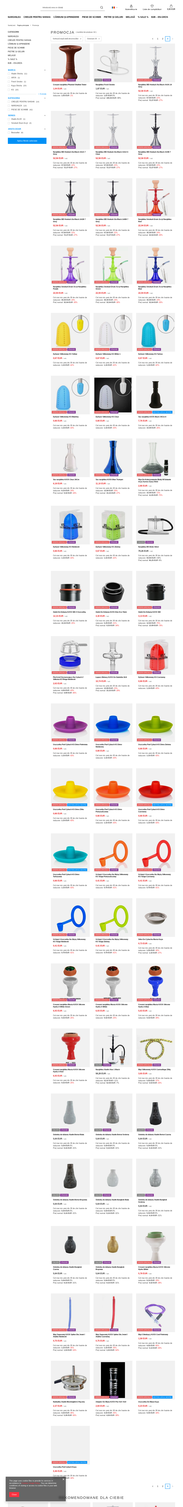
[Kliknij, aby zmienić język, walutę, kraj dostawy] (114, 8)
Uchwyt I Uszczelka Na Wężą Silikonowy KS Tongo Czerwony (154, 875)
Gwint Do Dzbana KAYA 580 (149, 612)
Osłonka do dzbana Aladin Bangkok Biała (112, 1200)
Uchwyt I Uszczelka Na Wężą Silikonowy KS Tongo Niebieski (69, 940)
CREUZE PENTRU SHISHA (37, 17)
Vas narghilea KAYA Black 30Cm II (152, 417)
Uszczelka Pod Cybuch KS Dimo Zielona (154, 745)
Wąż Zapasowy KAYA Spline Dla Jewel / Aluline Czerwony (112, 1336)
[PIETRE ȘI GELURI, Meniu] (124, 17)
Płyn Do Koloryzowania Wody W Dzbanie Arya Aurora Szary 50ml (154, 481)
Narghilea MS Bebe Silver (148, 547)
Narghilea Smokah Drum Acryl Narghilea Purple (69, 288)
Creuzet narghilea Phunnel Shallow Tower (69, 85)
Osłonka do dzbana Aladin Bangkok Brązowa (110, 1268)
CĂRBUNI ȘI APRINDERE (66, 17)
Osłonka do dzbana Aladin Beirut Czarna (154, 1135)
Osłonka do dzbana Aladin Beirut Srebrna (112, 1135)
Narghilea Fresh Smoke (105, 85)
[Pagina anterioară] (152, 38)
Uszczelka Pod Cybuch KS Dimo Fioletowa (70, 745)
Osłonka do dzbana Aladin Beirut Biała (68, 1135)
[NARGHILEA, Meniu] (22, 17)
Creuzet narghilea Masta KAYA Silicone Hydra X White (112, 1006)
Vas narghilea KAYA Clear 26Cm (66, 480)
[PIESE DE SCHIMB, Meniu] (102, 17)
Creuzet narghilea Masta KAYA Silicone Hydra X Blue (154, 1006)
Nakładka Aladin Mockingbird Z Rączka (69, 1402)
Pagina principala (23, 25)
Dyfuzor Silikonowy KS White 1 (108, 354)
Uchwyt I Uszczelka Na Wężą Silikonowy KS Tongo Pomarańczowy (112, 875)
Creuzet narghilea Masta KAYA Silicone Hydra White (154, 1268)
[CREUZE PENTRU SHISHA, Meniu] (52, 17)
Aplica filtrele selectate (27, 141)
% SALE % (143, 17)
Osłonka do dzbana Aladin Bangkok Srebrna (152, 1201)
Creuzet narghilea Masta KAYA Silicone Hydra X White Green (69, 1006)
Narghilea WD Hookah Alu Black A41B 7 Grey (69, 220)
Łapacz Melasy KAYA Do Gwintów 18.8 (111, 677)
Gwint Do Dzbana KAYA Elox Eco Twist (111, 612)
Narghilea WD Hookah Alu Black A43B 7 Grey (154, 153)
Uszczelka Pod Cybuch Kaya (64, 1467)
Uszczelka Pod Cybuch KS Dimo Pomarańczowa (109, 810)
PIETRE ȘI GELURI (113, 17)
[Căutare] (101, 7)
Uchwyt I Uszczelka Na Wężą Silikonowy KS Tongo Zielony (112, 940)
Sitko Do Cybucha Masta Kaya (150, 939)
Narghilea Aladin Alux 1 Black (108, 1070)
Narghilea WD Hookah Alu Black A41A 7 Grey (69, 153)
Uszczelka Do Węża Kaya (148, 1402)
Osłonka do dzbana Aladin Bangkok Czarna (67, 1268)
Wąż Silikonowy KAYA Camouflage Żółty (154, 1070)
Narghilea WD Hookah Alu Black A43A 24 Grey (155, 86)
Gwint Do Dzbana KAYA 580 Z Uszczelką (69, 612)
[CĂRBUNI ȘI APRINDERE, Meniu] (80, 17)
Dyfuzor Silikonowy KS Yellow (65, 354)
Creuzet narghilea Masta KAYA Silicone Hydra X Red (69, 1071)
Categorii (13, 32)
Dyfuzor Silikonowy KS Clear (107, 417)
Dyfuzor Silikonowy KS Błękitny (66, 417)
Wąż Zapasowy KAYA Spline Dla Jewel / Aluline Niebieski (69, 1336)
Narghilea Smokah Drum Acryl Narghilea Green (112, 288)
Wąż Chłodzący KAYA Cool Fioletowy (153, 1335)
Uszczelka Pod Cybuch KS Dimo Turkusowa (66, 875)
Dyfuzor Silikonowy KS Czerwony (151, 677)
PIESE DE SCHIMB (91, 17)
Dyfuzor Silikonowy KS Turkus (150, 354)
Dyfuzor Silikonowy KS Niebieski (66, 547)
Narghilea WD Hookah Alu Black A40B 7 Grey (112, 220)
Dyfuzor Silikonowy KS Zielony (108, 547)
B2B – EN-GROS (159, 17)
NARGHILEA (14, 17)
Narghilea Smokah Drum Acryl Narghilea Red (154, 220)
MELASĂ (130, 17)
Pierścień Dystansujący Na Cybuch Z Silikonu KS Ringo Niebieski (68, 678)
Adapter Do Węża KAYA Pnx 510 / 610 (111, 1402)
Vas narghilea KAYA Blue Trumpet (109, 480)
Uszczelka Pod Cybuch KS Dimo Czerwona (151, 810)
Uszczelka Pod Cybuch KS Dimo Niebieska (109, 746)
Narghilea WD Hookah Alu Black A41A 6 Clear (112, 153)
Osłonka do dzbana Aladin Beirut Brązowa (70, 1200)
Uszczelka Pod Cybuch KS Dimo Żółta (68, 809)
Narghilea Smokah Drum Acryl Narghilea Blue (154, 288)
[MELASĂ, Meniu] (136, 17)
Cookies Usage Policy (31, 1483)
